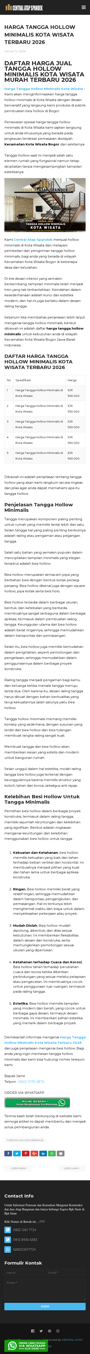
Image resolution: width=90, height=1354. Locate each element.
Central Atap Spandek (33, 239)
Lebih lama (71, 1168)
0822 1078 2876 (31, 1081)
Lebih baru (19, 1168)
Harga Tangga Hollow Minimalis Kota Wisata (43, 89)
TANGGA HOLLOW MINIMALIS (25, 1140)
